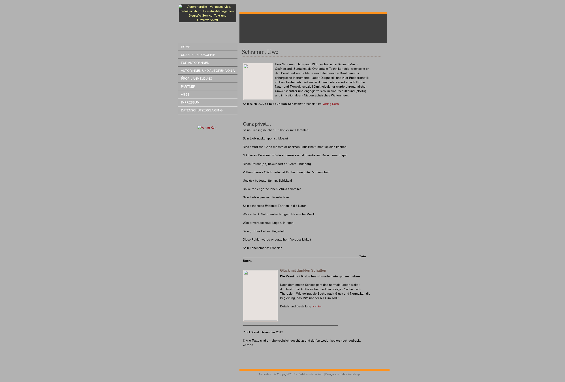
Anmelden (265, 374)
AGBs (185, 94)
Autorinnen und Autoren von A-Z (208, 72)
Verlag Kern (330, 103)
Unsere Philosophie (198, 54)
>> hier (317, 306)
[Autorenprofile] (207, 13)
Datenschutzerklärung (202, 110)
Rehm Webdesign (350, 374)
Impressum (190, 102)
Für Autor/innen (195, 62)
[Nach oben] (384, 375)
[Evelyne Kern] (207, 128)
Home (185, 47)
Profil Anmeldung (196, 78)
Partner (188, 86)
